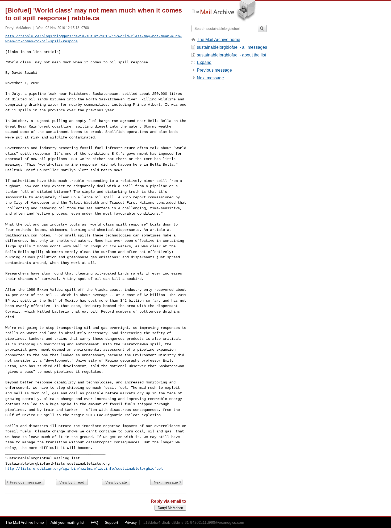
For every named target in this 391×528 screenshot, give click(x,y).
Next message (166, 482)
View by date (116, 482)
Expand (204, 62)
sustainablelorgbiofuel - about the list (231, 55)
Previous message (25, 482)
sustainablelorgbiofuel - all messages (232, 47)
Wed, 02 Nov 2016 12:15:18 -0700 (62, 28)
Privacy (130, 522)
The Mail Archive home (218, 39)
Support (111, 522)
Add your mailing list (67, 522)
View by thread (71, 482)
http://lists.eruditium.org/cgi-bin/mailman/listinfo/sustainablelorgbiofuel (84, 468)
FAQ (94, 522)
